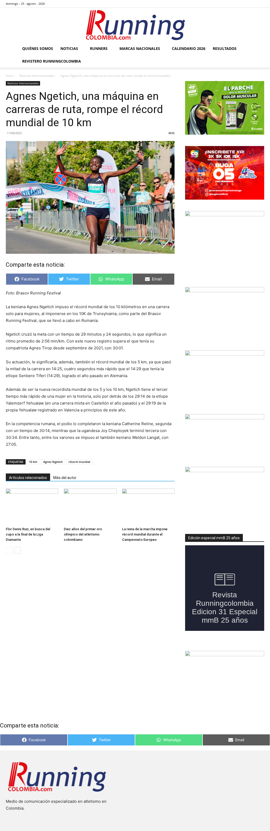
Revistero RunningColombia (51, 61)
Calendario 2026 (188, 48)
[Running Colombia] (135, 25)
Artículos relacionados (28, 478)
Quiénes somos (37, 48)
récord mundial (79, 462)
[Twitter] (251, 3)
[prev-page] (9, 550)
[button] (258, 48)
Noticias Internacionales (37, 75)
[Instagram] (243, 3)
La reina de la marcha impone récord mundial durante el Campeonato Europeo (144, 534)
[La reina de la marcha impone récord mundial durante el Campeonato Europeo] (148, 507)
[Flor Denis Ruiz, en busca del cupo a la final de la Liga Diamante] (32, 507)
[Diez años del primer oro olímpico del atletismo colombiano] (90, 507)
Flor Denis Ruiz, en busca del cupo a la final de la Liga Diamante (28, 534)
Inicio (9, 75)
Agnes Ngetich (53, 462)
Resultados (225, 48)
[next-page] (17, 550)
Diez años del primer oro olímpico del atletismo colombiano (83, 534)
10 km (33, 462)
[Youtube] (260, 3)
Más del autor (64, 478)
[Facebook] (234, 3)
